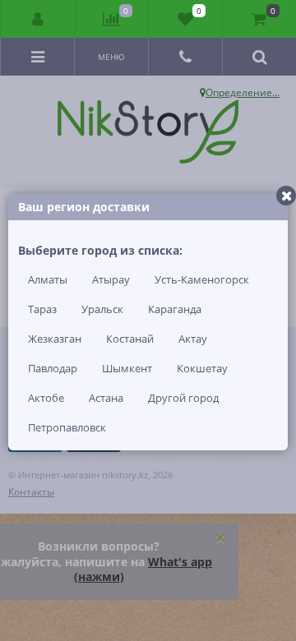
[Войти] (38, 19)
